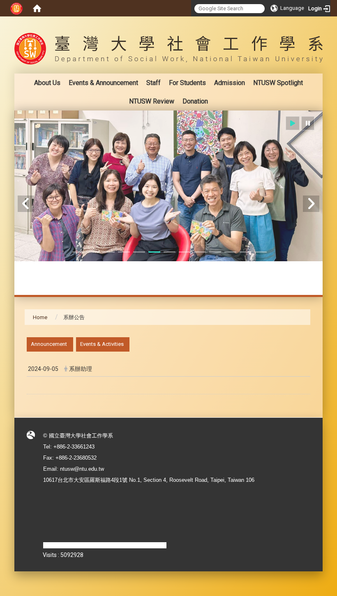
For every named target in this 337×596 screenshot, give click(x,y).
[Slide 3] (109, 252)
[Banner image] (168, 185)
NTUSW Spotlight (278, 83)
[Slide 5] (139, 252)
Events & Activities (102, 344)
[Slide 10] (215, 252)
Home (40, 317)
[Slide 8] (185, 252)
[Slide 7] (169, 252)
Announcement (49, 344)
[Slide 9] (200, 252)
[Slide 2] (93, 252)
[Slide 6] (154, 252)
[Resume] (293, 123)
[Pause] (307, 123)
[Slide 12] (246, 252)
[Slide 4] (124, 252)
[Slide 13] (261, 252)
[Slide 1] (78, 252)
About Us (47, 83)
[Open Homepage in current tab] (37, 8)
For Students (187, 83)
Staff (153, 83)
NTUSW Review (151, 101)
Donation (195, 101)
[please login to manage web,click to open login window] (16, 8)
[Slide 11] (230, 252)
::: (306, 22)
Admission (229, 83)
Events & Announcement (103, 83)
